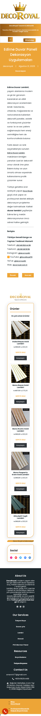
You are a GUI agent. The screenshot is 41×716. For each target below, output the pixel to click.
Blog (12, 702)
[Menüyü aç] (10, 39)
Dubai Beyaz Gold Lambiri (20, 343)
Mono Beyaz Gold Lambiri (20, 386)
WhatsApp (29, 40)
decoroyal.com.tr (20, 265)
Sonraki (28, 275)
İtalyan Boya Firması (19, 711)
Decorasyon (20, 71)
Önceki (13, 275)
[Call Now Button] (5, 711)
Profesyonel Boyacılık (20, 709)
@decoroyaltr (24, 253)
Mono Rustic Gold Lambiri (20, 430)
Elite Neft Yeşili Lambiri (20, 517)
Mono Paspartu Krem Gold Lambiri (20, 473)
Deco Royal (27, 191)
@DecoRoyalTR (26, 257)
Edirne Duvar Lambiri (16, 153)
